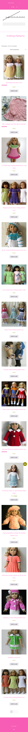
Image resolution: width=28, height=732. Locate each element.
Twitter (11, 6)
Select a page (11, 2)
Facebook (14, 6)
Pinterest (16, 6)
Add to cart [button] (14, 91)
